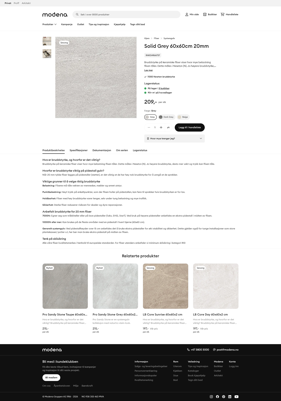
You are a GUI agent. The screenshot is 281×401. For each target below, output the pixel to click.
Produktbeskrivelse (53, 150)
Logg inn (234, 366)
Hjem (146, 38)
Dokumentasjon (101, 150)
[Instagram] (211, 396)
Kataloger (193, 370)
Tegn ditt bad (137, 24)
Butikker (212, 14)
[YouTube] (236, 397)
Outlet (80, 24)
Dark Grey (168, 117)
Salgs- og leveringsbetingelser (151, 366)
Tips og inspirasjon (99, 24)
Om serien (122, 150)
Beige (185, 117)
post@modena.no (228, 349)
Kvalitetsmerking (144, 379)
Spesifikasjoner (79, 150)
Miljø (75, 385)
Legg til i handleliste (190, 127)
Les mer (148, 70)
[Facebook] (217, 396)
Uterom (177, 366)
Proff (16, 3)
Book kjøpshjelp (196, 375)
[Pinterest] (223, 396)
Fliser (156, 38)
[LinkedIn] (229, 396)
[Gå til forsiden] (54, 14)
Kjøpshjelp (119, 24)
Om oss (46, 385)
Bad (175, 379)
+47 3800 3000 (200, 349)
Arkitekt (26, 3)
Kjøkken (177, 370)
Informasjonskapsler (146, 375)
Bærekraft (87, 385)
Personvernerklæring (146, 370)
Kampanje (66, 24)
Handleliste (232, 14)
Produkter (47, 24)
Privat (8, 3)
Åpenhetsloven (62, 385)
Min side (194, 14)
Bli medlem (51, 377)
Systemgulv (169, 38)
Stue (175, 375)
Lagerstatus (140, 150)
